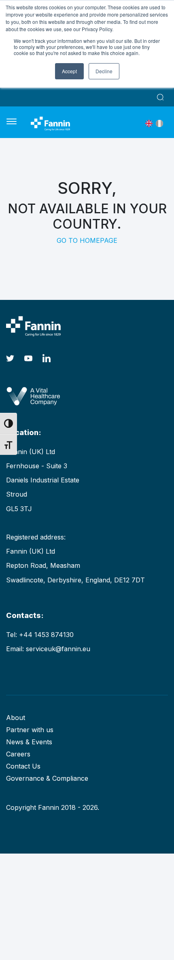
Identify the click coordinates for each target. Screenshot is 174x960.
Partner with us (29, 730)
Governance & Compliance (47, 778)
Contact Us (23, 766)
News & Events (29, 742)
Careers (18, 754)
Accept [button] (69, 71)
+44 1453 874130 (46, 635)
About (15, 718)
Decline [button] (103, 71)
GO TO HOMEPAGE (87, 240)
